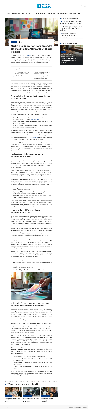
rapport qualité (34, 137)
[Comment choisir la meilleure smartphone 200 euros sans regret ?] (13, 392)
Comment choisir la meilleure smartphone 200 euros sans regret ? (12, 400)
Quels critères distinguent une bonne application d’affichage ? (21, 76)
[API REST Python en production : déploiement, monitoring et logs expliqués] (31, 392)
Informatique (27, 396)
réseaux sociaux (35, 119)
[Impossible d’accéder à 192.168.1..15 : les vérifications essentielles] (49, 392)
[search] (81, 6)
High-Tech (8, 396)
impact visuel (27, 55)
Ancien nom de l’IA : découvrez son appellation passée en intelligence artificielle (70, 58)
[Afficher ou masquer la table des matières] (35, 69)
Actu (63, 52)
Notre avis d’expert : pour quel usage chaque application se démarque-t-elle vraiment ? (41, 77)
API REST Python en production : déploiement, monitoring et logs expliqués (31, 400)
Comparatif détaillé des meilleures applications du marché (42, 73)
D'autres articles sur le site (23, 384)
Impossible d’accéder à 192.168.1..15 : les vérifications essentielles (48, 400)
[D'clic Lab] (44, 6)
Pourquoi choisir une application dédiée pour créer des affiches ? (22, 73)
